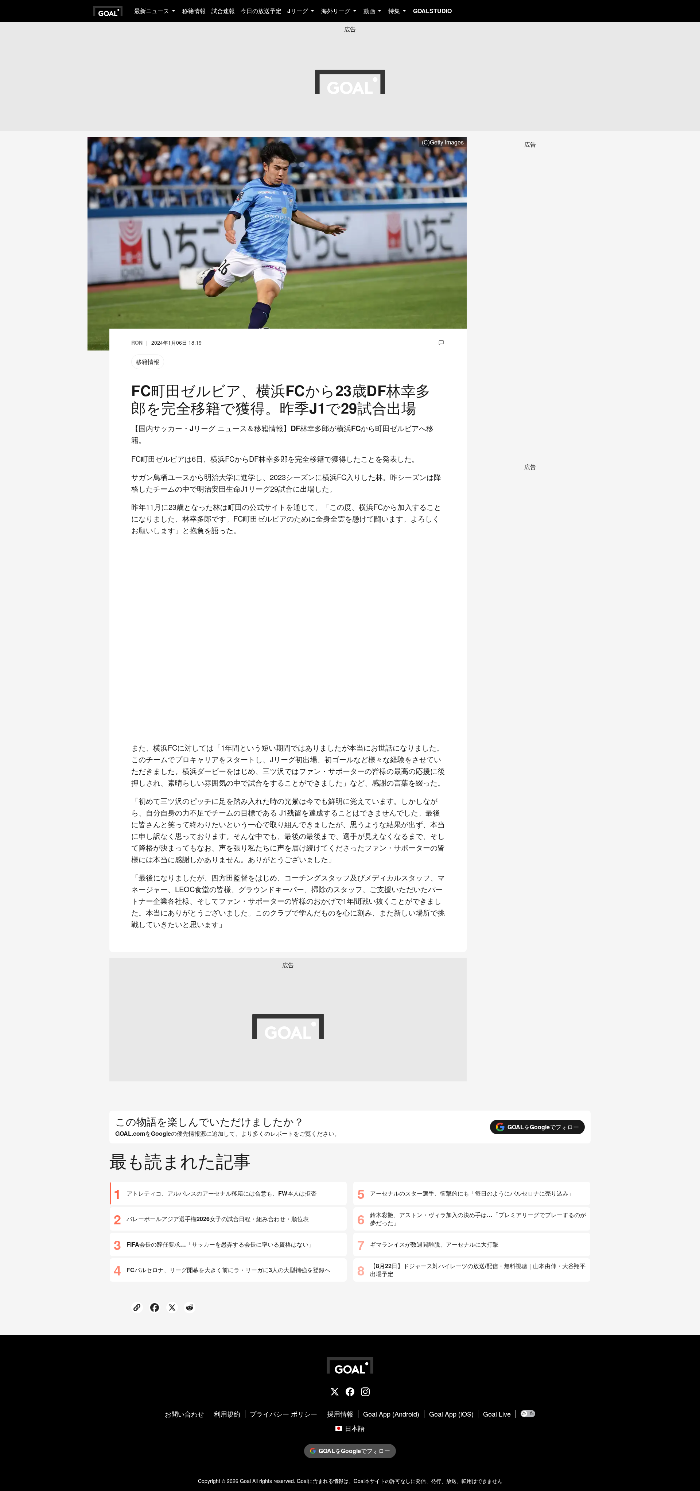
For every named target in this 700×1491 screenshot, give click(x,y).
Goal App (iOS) (451, 1414)
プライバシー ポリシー (283, 1414)
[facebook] (350, 1392)
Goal (245, 1480)
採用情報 (340, 1414)
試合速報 (223, 11)
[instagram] (365, 1392)
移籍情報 (194, 11)
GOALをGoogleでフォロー (543, 1127)
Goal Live (497, 1414)
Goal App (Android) (391, 1414)
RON (137, 342)
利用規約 (227, 1414)
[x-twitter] (335, 1392)
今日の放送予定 (261, 11)
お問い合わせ (184, 1414)
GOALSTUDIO (432, 11)
